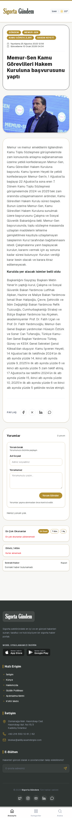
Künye (9, 679)
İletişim (9, 674)
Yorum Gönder (51, 495)
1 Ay (63, 531)
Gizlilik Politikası (14, 690)
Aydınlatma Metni (15, 695)
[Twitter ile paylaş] (32, 412)
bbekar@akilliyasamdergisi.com (25, 739)
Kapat (64, 563)
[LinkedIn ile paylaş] (41, 412)
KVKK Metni (12, 701)
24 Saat (43, 531)
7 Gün (54, 531)
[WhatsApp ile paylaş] (49, 412)
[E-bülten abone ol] (65, 768)
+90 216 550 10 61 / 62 (21, 733)
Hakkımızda (12, 685)
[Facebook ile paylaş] (23, 412)
